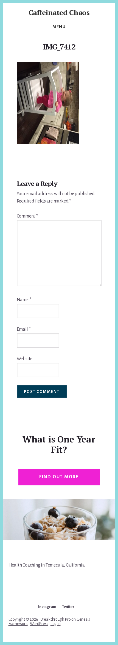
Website (25, 358)
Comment (27, 216)
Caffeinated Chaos (59, 12)
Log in (55, 623)
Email (24, 329)
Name (24, 299)
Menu (59, 27)
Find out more (59, 476)
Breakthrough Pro (55, 619)
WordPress (39, 623)
